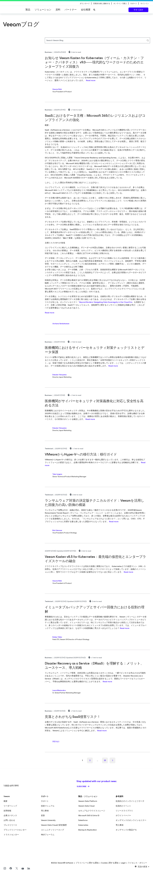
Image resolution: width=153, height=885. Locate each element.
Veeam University (48, 820)
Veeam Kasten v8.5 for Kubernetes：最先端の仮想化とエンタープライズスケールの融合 (95, 559)
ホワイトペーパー (123, 815)
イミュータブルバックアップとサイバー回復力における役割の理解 (94, 609)
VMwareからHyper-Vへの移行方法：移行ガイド (81, 454)
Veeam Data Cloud (86, 806)
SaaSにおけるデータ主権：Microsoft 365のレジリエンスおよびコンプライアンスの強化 (95, 118)
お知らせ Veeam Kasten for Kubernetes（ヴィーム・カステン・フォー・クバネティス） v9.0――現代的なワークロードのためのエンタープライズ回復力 (94, 62)
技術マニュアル (47, 806)
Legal (123, 862)
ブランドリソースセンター (15, 829)
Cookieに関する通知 (109, 862)
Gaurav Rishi (57, 89)
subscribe (82, 786)
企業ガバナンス (10, 815)
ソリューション (43, 10)
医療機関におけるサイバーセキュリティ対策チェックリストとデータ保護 (95, 350)
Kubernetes (83, 825)
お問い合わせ (9, 820)
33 (105, 760)
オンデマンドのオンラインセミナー (131, 820)
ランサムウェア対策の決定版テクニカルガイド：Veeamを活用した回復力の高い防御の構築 (94, 503)
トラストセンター (11, 834)
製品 (27, 10)
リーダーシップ (10, 806)
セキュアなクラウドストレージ (91, 810)
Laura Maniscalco (59, 690)
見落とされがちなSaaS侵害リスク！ (72, 717)
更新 (43, 815)
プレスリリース (10, 825)
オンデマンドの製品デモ (126, 829)
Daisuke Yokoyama (59, 374)
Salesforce (82, 820)
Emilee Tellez (57, 637)
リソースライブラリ (124, 810)
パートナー (71, 10)
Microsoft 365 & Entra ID (88, 815)
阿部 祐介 (56, 741)
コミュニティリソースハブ (52, 829)
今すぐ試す (138, 9)
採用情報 (7, 810)
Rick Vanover (57, 530)
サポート (45, 801)
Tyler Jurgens (57, 474)
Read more (90, 80)
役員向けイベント (123, 806)
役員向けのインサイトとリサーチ (130, 801)
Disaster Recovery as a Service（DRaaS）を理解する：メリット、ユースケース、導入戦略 (94, 665)
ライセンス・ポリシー (137, 862)
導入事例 (45, 810)
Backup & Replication (87, 829)
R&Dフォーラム (47, 834)
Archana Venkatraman (60, 323)
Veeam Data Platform (87, 801)
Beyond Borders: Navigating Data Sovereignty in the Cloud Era (105, 302)
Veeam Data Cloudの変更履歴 (54, 825)
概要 (5, 801)
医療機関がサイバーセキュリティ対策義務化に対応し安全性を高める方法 (94, 403)
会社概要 (85, 10)
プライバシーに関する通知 (87, 862)
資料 (58, 10)
